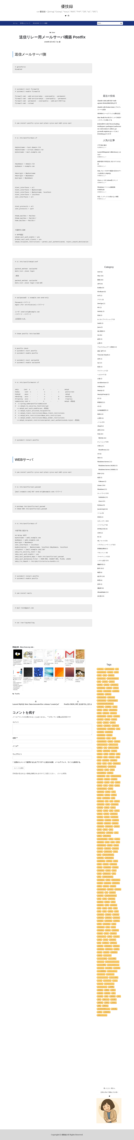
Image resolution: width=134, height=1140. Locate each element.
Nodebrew (100, 841)
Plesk (115, 860)
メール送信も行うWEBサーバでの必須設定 (80, 679)
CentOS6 (117, 716)
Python (100, 505)
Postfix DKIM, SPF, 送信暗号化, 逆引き (59, 661)
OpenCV (100, 848)
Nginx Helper (107, 835)
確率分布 (105, 1005)
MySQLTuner (101, 832)
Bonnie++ (113, 712)
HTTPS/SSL (106, 797)
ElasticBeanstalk (102, 766)
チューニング (101, 442)
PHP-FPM (100, 857)
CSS (109, 738)
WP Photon (109, 948)
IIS (107, 801)
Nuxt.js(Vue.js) (102, 394)
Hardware (100, 794)
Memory (117, 826)
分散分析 (100, 993)
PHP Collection (109, 857)
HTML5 (114, 794)
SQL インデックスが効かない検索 (107, 196)
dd (105, 747)
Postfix (17, 694)
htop (99, 797)
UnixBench (115, 930)
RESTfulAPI (116, 882)
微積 (106, 996)
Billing (105, 709)
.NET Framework (109, 668)
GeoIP (107, 782)
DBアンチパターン (102, 744)
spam (104, 908)
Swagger (108, 914)
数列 (99, 999)
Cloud (99, 426)
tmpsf (114, 923)
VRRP (109, 936)
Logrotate (100, 819)
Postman (115, 867)
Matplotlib (115, 823)
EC (98, 537)
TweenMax (100, 930)
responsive (107, 882)
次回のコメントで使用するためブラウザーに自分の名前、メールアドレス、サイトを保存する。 (48, 762)
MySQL (100, 438)
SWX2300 (100, 917)
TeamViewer (108, 920)
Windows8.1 (108, 945)
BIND (99, 712)
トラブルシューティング (105, 545)
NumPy (110, 845)
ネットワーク (101, 493)
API (98, 284)
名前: (15, 738)
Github (117, 782)
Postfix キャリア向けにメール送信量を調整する (27, 661)
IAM (113, 797)
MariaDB (100, 823)
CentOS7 (100, 719)
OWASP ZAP (108, 851)
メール (15, 746)
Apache (106, 684)
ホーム (15, 23)
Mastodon (107, 823)
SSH (105, 911)
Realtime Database (108, 876)
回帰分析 (107, 993)
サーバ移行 (108, 967)
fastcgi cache (101, 775)
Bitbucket (106, 712)
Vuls (99, 942)
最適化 (106, 1002)
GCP (98, 272)
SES (99, 898)
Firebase (100, 291)
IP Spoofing (114, 804)
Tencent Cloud (102, 355)
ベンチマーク (107, 980)
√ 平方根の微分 (102, 145)
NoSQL (99, 311)
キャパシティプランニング (112, 961)
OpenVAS (115, 848)
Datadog (117, 741)
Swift (99, 323)
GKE (106, 785)
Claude (100, 725)
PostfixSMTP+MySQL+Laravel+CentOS (38, 661)
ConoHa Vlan (101, 738)
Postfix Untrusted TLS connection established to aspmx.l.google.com (17, 662)
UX (98, 307)
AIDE (99, 675)
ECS (105, 763)
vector (106, 933)
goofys (117, 785)
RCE (114, 873)
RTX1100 (110, 889)
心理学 (99, 418)
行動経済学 (106, 1011)
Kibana (100, 813)
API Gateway (101, 687)
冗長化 (113, 989)
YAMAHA (101, 497)
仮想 (98, 477)
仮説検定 (100, 989)
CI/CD (99, 722)
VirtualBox (113, 933)
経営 (98, 339)
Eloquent (100, 769)
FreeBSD (114, 779)
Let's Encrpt (114, 816)
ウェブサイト (17, 754)
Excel (112, 769)
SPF (110, 908)
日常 (98, 359)
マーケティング (102, 556)
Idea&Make (101, 592)
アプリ (99, 299)
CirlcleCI (106, 722)
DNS (118, 753)
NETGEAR (109, 832)
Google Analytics (102, 788)
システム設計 (101, 560)
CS (98, 406)
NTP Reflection (101, 845)
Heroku (107, 794)
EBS (118, 757)
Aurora (99, 690)
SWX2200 (116, 914)
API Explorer (114, 684)
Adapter (110, 672)
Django (100, 753)
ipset (108, 804)
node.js (117, 838)
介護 (98, 379)
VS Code (116, 936)
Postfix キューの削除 (59, 678)
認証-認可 (100, 351)
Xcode (99, 952)
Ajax (105, 675)
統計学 (99, 576)
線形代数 (114, 1008)
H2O (114, 791)
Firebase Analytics (116, 775)
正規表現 (114, 1002)
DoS (106, 757)
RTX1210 (100, 892)
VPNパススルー (101, 936)
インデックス (107, 955)
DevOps (100, 303)
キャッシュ (100, 961)
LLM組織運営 (101, 410)
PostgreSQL (107, 867)
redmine (100, 882)
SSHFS (110, 911)
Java (99, 327)
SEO (98, 458)
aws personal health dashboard (105, 703)
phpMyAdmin (101, 860)
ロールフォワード (102, 986)
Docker (99, 757)
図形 (114, 993)
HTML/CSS (101, 529)
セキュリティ (101, 521)
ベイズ (99, 980)
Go (98, 335)
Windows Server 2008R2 (107, 469)
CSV (114, 738)
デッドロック (101, 974)
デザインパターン (112, 971)
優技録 (67, 6)
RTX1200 (118, 889)
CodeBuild (100, 731)
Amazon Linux (101, 678)
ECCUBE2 (105, 760)
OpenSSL (107, 848)
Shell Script (111, 898)
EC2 (99, 760)
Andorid (105, 681)
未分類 (99, 596)
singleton (100, 901)
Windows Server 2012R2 (106, 465)
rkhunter (106, 886)
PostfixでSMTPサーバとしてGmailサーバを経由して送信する (69, 662)
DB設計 (100, 747)
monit (99, 829)
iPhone (117, 801)
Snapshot (100, 904)
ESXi (107, 769)
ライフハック (101, 371)
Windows (100, 489)
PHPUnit (109, 860)
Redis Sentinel (116, 879)
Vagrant (100, 933)
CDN (99, 533)
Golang (100, 386)
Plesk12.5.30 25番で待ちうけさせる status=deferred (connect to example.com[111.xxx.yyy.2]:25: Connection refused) (17, 683)
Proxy (114, 870)
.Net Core (100, 668)
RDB (98, 414)
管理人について (25, 23)
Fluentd (107, 779)
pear (99, 854)
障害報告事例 (101, 548)
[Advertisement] (108, 61)
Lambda (100, 816)
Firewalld (100, 779)
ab (117, 668)
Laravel (107, 816)
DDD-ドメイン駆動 (113, 747)
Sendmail (100, 895)
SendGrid (112, 892)
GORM (110, 788)
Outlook (100, 851)
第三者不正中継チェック (103, 1008)
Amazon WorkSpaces (113, 678)
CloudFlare (107, 725)
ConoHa (109, 734)
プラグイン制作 (113, 977)
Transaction (101, 926)
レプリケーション (109, 983)
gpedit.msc (100, 791)
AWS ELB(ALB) (101, 700)
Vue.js (105, 939)
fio (108, 775)
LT (98, 398)
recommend (101, 879)
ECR (99, 763)
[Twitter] (109, 1096)
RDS (99, 876)
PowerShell (100, 870)
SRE (99, 911)
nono (107, 841)
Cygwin (110, 741)
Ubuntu (108, 930)
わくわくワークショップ (105, 319)
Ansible (100, 684)
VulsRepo (105, 942)
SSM (116, 911)
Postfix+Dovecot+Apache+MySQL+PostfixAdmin (80, 661)
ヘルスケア (100, 375)
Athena (116, 687)
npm (113, 841)
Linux (53, 32)
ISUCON (100, 807)
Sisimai (107, 901)
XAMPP (116, 948)
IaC (98, 363)
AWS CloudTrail (101, 697)
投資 (98, 367)
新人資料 (114, 999)
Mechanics (100, 826)
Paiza (115, 851)
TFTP (99, 923)
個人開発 (100, 331)
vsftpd (99, 939)
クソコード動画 (101, 964)
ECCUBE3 (113, 760)
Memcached (109, 826)
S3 (106, 892)
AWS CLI (108, 694)
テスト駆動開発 (101, 971)
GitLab (99, 785)
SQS (115, 908)
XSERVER (114, 952)
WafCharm (113, 942)
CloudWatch (111, 728)
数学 (98, 568)
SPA (99, 908)
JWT (111, 810)
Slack (113, 901)
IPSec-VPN (100, 804)
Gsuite (107, 791)
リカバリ (100, 983)
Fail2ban (110, 772)
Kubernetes (114, 813)
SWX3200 (108, 917)
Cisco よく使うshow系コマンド (107, 180)
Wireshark (116, 945)
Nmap (111, 838)
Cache (109, 716)
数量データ (105, 999)
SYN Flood (116, 917)
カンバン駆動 (112, 958)
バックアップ (110, 974)
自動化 (99, 1011)
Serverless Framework (111, 895)
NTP (118, 841)
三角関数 (111, 986)
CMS (99, 446)
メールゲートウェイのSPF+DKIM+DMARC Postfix (48, 662)
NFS (116, 832)
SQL (98, 434)
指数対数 (113, 996)
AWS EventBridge (113, 700)
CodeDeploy (109, 731)
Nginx (99, 835)
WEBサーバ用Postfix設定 (37, 678)
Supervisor (100, 914)
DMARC (112, 753)
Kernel (117, 810)
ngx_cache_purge (102, 838)
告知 (98, 315)
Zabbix (99, 955)
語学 (98, 584)
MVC (111, 829)
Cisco (100, 501)
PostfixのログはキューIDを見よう (69, 679)
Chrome (114, 719)
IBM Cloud (100, 801)
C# (98, 454)
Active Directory (101, 672)
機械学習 (100, 564)
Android (112, 681)
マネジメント (101, 553)
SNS (107, 904)
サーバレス (100, 967)
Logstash (108, 819)
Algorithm (111, 675)
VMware (101, 481)
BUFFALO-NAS (101, 716)
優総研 (99, 588)
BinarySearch (113, 709)
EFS (110, 763)
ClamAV (113, 722)
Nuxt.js (99, 390)
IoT (98, 295)
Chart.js (107, 719)
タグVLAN (117, 967)
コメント (16, 722)
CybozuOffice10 (102, 741)
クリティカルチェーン (113, 964)
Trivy (108, 926)
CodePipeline (101, 734)
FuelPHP (100, 782)
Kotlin (99, 288)
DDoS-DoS (106, 750)
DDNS (99, 750)
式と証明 (100, 996)
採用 (119, 996)
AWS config (111, 697)
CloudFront (115, 725)
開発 (98, 280)
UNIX (99, 517)
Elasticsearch (112, 766)
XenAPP (106, 952)
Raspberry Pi (107, 873)
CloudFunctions (101, 728)
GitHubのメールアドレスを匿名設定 (108, 113)
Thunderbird (106, 923)
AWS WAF (100, 706)
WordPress (102, 450)
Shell (105, 898)
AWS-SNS (100, 694)
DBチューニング (113, 744)
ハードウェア (101, 525)
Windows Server (103, 462)
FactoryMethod (101, 772)
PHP (99, 473)
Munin (105, 829)
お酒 (98, 343)
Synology (100, 920)
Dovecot (112, 757)
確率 (99, 1005)
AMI (99, 681)
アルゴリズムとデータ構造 (105, 347)
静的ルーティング (102, 1015)
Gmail (111, 785)
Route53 (113, 886)
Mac (98, 276)
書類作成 (100, 1002)
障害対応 (100, 402)
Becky (99, 709)
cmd (118, 728)
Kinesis (106, 813)
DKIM (106, 753)
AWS (99, 430)
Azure (115, 706)
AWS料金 (108, 706)
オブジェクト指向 (102, 958)
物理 (98, 572)
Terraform (116, 920)
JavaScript (101, 509)
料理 (98, 580)
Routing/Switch (101, 889)
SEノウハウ (101, 541)
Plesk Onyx (113, 864)
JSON (105, 810)
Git (112, 782)
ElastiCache (116, 763)
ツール (99, 513)
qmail (99, 873)
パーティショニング (102, 977)
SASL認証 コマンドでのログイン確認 (48, 679)
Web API (100, 945)
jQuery (113, 807)
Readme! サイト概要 (40, 23)
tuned (113, 926)
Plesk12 (106, 864)
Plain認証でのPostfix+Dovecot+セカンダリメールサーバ (28, 680)
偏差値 (106, 989)
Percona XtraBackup (108, 854)
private (108, 870)
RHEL (99, 886)
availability (116, 690)
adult (116, 672)
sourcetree (113, 904)
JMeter (106, 807)
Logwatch (115, 819)
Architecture (101, 382)
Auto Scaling (107, 690)
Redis (108, 879)
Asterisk (109, 687)
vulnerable (112, 939)
